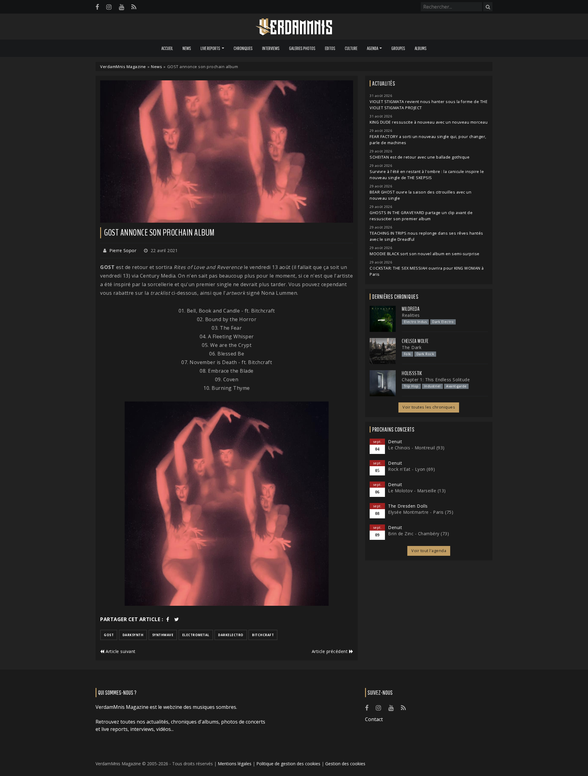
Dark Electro (443, 322)
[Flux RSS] (133, 7)
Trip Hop (411, 386)
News (187, 48)
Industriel (432, 386)
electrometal (195, 635)
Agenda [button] (372, 48)
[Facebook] (97, 7)
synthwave (163, 635)
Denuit (395, 441)
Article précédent (330, 651)
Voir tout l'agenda (428, 550)
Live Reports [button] (210, 48)
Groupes (398, 48)
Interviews (271, 48)
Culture (351, 48)
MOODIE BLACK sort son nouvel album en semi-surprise (425, 253)
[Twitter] (176, 619)
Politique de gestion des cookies (288, 763)
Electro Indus (415, 322)
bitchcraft (263, 635)
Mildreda (411, 309)
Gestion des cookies (345, 763)
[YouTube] (121, 7)
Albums (421, 48)
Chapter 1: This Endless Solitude (436, 379)
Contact (374, 719)
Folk (407, 354)
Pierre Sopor (122, 250)
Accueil (167, 48)
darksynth (133, 635)
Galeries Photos (302, 48)
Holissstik (412, 373)
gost (109, 635)
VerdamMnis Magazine (123, 66)
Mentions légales (234, 763)
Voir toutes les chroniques (428, 407)
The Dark (411, 347)
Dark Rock (425, 354)
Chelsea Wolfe (415, 341)
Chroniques (243, 48)
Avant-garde (456, 386)
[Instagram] (108, 7)
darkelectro (230, 635)
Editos (330, 48)
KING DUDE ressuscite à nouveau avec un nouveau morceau (429, 122)
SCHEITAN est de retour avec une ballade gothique (419, 157)
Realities (411, 315)
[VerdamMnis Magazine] (294, 27)
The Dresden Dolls (408, 506)
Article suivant (120, 651)
